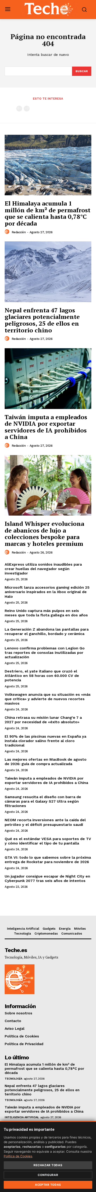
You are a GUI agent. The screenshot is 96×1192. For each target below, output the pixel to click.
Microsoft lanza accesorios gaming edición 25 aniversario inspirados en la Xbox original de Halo (47, 591)
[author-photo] (8, 231)
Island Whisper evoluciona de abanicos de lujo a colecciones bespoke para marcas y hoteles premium (44, 533)
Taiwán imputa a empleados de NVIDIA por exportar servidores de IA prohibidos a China (46, 427)
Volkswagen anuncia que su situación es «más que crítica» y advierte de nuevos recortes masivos (48, 699)
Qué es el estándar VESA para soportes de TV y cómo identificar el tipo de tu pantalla (48, 841)
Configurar (48, 1175)
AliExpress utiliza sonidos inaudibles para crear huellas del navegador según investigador (43, 568)
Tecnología (13, 1078)
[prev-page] (19, 108)
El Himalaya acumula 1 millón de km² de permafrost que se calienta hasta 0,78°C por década (47, 213)
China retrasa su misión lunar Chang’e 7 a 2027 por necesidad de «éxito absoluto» (43, 719)
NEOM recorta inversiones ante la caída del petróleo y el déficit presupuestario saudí (45, 822)
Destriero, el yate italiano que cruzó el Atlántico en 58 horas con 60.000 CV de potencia (42, 675)
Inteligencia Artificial (22, 1117)
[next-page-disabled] (27, 108)
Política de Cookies (18, 1156)
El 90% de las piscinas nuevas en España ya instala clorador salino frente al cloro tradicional (45, 740)
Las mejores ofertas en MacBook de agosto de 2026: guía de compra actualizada (45, 761)
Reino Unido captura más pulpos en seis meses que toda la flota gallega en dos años (46, 612)
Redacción (19, 232)
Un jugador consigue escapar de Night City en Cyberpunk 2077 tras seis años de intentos (47, 878)
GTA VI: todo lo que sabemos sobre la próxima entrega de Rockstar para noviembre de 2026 (48, 859)
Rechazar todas (48, 1165)
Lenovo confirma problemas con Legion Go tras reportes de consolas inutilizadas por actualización (45, 652)
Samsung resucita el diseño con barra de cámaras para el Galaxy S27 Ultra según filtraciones (43, 801)
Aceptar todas (48, 1184)
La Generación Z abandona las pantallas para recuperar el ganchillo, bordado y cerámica (47, 631)
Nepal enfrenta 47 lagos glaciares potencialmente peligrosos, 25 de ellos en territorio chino (42, 320)
